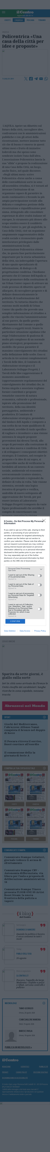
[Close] (44, 521)
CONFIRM (15, 621)
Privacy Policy (40, 631)
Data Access (25, 631)
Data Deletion (10, 631)
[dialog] (25, 576)
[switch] (40, 575)
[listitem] (25, 569)
